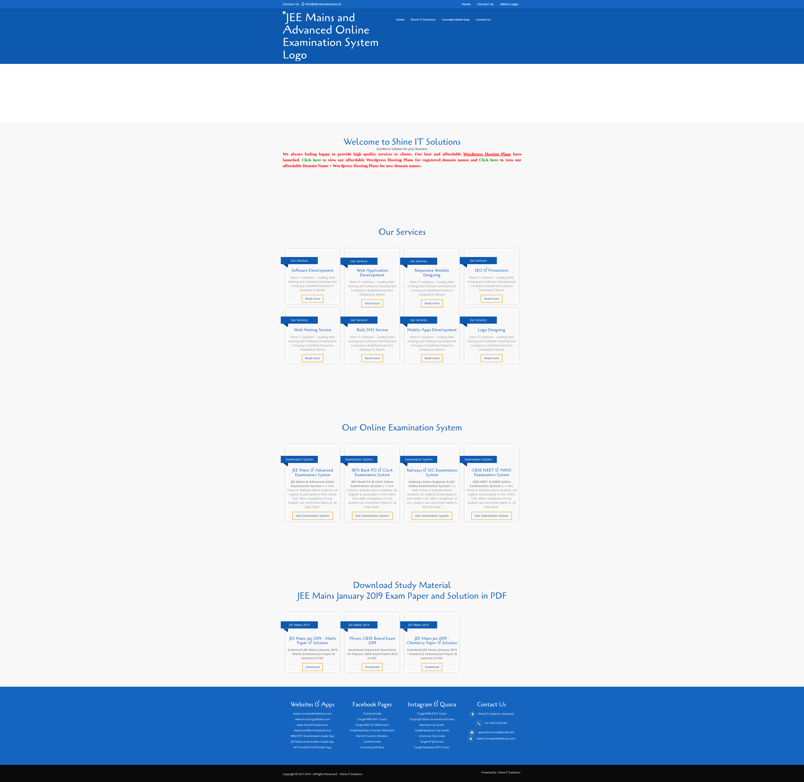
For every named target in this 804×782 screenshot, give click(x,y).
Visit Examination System (313, 516)
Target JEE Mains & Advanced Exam (432, 719)
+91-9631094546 (495, 723)
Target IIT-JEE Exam (432, 741)
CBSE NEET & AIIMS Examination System (491, 472)
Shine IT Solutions (423, 19)
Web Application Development (372, 273)
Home (466, 4)
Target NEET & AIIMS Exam (372, 725)
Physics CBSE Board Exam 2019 (372, 641)
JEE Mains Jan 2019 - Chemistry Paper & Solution (432, 641)
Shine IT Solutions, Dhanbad (496, 714)
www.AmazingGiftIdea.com (312, 719)
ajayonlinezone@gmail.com (496, 732)
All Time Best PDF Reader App (312, 747)
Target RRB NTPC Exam (372, 719)
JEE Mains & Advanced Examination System (312, 472)
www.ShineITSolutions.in (312, 725)
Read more (312, 299)
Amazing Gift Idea (372, 747)
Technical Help (372, 713)
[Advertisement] (125, 93)
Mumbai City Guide (432, 725)
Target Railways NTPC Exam (432, 747)
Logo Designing (491, 330)
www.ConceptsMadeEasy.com (312, 713)
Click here (311, 160)
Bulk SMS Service (372, 330)
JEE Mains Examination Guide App (312, 741)
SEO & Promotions (491, 270)
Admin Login (509, 4)
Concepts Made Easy (456, 19)
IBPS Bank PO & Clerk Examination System (372, 472)
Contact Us (485, 4)
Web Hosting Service (312, 330)
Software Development (312, 270)
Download (312, 667)
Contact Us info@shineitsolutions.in (312, 4)
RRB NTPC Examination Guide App (312, 736)
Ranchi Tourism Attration (372, 736)
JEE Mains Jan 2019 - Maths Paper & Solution (312, 641)
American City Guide (432, 736)
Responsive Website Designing (432, 273)
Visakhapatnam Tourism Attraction (372, 730)
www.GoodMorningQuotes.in (312, 730)
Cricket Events (372, 741)
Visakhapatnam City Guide (432, 730)
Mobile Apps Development (432, 330)
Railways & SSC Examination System (432, 472)
